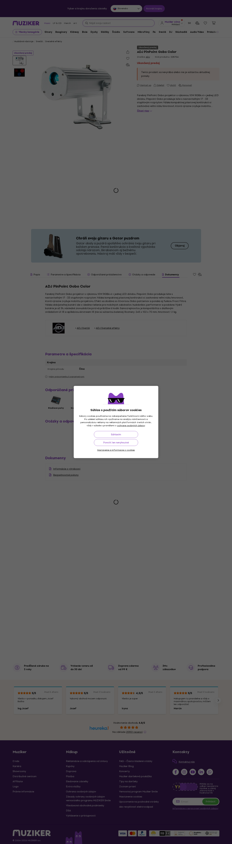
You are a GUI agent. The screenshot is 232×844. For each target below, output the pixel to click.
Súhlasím (116, 434)
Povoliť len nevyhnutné (116, 442)
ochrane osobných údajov (131, 425)
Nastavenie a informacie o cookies (116, 450)
